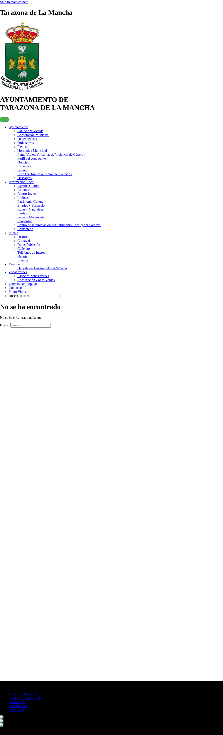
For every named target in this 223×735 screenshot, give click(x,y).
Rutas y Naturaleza (30, 209)
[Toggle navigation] (4, 119)
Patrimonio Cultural (30, 201)
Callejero (23, 248)
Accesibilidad (18, 706)
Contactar (15, 288)
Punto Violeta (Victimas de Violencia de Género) (50, 154)
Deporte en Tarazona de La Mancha (42, 268)
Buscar (14, 296)
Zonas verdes (18, 272)
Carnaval (23, 241)
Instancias (24, 166)
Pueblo (13, 233)
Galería (22, 256)
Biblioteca (24, 190)
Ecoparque (24, 221)
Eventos (23, 260)
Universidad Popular (23, 284)
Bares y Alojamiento (31, 217)
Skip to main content (14, 2)
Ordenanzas (25, 143)
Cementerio (25, 229)
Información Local (21, 182)
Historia (22, 237)
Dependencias (27, 139)
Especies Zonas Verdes (33, 276)
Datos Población (28, 244)
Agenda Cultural (28, 186)
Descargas (24, 178)
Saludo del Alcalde (30, 131)
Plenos (22, 146)
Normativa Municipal (32, 150)
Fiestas (22, 213)
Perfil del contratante (31, 158)
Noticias (23, 162)
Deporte (14, 264)
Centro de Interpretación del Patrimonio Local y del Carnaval (59, 225)
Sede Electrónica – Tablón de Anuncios (44, 174)
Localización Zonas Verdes (36, 280)
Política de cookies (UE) (25, 698)
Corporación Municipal (33, 135)
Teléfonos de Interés (31, 252)
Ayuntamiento (18, 127)
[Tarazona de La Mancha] (22, 89)
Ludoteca (23, 197)
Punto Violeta (18, 291)
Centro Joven (26, 194)
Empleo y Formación (31, 205)
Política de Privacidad (24, 694)
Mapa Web (16, 710)
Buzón (22, 170)
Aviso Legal (17, 702)
